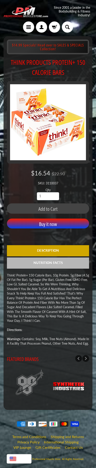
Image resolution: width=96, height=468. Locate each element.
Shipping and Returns (67, 436)
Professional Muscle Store (46, 458)
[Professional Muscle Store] (26, 11)
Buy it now (48, 224)
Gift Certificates (48, 447)
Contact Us (74, 447)
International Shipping (61, 442)
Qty (48, 190)
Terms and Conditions (29, 436)
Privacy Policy (28, 442)
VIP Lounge (22, 447)
